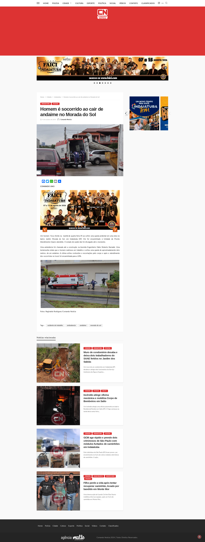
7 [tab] (110, 83)
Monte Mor (110, 476)
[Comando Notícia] (102, 14)
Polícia (55, 3)
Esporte (91, 3)
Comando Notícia (66, 119)
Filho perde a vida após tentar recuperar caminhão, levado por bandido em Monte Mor (101, 485)
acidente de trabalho (55, 325)
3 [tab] (99, 83)
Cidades (87, 348)
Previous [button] (39, 68)
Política (102, 3)
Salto (104, 391)
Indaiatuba (46, 103)
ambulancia (71, 325)
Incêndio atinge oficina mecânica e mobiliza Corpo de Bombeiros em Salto (100, 398)
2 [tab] (97, 83)
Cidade (66, 3)
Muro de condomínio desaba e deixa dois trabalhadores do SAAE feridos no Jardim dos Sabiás (100, 357)
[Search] (166, 3)
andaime (83, 325)
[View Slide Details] (102, 68)
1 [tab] (94, 83)
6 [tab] (108, 83)
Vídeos (122, 3)
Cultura (79, 3)
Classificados (148, 3)
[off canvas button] (38, 3)
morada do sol (95, 325)
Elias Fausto (98, 476)
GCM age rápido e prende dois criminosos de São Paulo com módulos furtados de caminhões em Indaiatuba (102, 442)
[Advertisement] (102, 39)
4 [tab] (102, 83)
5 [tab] (105, 83)
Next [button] (165, 68)
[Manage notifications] (199, 537)
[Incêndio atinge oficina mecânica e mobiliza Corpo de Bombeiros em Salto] (58, 405)
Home (46, 3)
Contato (133, 3)
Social (113, 3)
